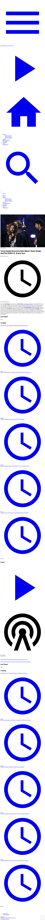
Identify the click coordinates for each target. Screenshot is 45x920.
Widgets (4, 134)
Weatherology (5, 144)
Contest (4, 138)
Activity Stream (8, 135)
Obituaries (5, 142)
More (1, 319)
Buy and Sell (5, 141)
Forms (4, 143)
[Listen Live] (22, 587)
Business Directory (6, 140)
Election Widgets (8, 137)
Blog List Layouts (8, 136)
